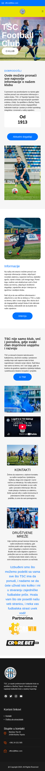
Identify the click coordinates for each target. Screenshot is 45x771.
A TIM (22, 377)
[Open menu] (42, 11)
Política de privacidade (14, 719)
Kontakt (8, 716)
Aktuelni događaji (22, 136)
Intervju (22, 316)
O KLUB (10, 51)
